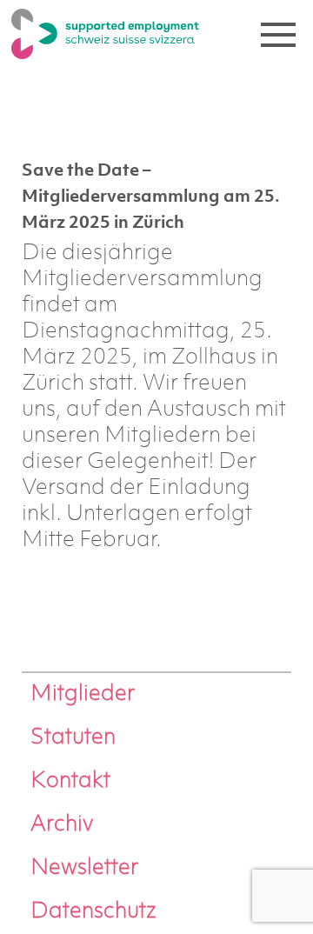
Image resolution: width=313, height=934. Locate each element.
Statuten (73, 738)
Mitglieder (82, 694)
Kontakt (70, 781)
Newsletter (84, 868)
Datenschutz (93, 912)
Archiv (61, 825)
